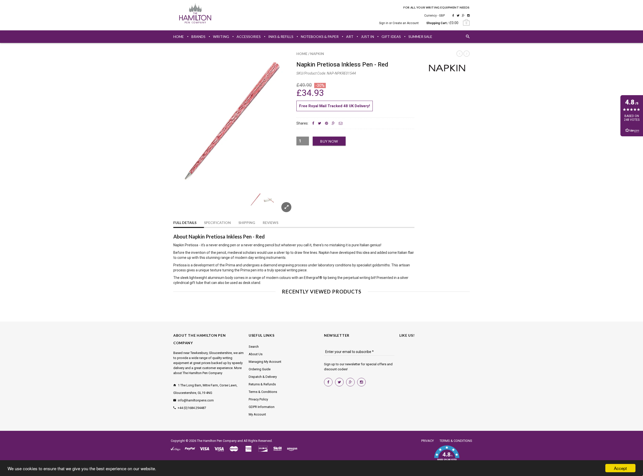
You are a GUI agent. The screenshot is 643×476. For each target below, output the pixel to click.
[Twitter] (458, 15)
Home (301, 53)
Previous (183, 205)
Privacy (427, 441)
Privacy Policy (258, 399)
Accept (620, 468)
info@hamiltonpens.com (196, 400)
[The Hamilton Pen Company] (195, 14)
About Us (255, 354)
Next (281, 205)
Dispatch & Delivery (263, 377)
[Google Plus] (463, 15)
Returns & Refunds (262, 384)
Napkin (317, 53)
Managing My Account (265, 362)
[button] (446, 455)
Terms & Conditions (263, 392)
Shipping (246, 222)
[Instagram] (468, 15)
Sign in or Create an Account (399, 23)
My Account (257, 414)
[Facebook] (453, 15)
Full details (184, 222)
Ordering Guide (260, 369)
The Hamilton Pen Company (217, 441)
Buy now (329, 141)
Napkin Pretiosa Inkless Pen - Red (342, 64)
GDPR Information (262, 407)
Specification (217, 222)
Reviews (270, 222)
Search (254, 346)
